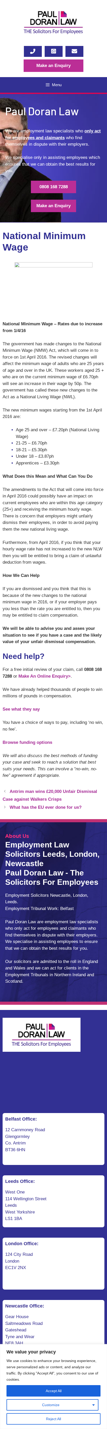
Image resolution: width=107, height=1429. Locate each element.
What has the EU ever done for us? (46, 807)
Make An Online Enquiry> (44, 676)
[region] (53, 1386)
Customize (50, 1405)
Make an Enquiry (53, 65)
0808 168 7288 (53, 186)
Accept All (54, 1391)
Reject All (53, 1419)
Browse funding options (27, 742)
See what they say (21, 709)
